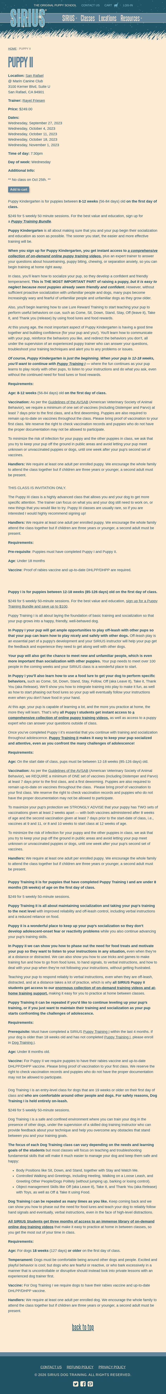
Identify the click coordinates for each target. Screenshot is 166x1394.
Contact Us (90, 5)
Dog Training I (23, 1043)
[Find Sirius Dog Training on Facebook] (83, 1385)
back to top (83, 1326)
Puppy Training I (71, 364)
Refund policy (80, 1367)
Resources (131, 18)
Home (12, 48)
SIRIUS (69, 18)
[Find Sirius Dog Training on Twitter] (75, 1385)
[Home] (33, 20)
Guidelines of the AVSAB (68, 402)
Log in (128, 5)
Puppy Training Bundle (31, 221)
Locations (108, 18)
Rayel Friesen (33, 101)
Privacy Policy (112, 1367)
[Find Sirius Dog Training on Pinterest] (90, 1385)
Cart (108, 5)
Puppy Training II (63, 738)
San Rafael (35, 76)
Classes (88, 18)
